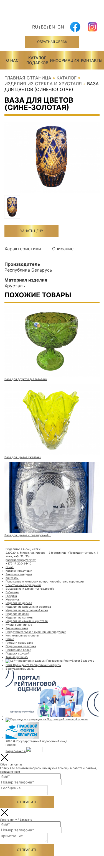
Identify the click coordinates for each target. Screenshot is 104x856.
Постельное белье (18, 649)
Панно (10, 639)
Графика (11, 595)
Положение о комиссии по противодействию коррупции (45, 581)
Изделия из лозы (17, 613)
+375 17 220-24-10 (18, 563)
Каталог (67, 78)
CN (60, 27)
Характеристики (22, 248)
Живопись (13, 599)
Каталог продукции (19, 570)
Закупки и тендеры (19, 574)
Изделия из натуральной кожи (27, 610)
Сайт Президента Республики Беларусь (33, 665)
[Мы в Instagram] (92, 30)
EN (52, 27)
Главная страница (27, 78)
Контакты (91, 60)
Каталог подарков (37, 60)
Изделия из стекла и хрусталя (43, 83)
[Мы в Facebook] (75, 30)
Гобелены (12, 592)
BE (43, 27)
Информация (64, 60)
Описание (62, 248)
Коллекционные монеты (22, 635)
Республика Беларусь (28, 270)
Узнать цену (31, 231)
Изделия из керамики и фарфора (28, 606)
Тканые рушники (17, 657)
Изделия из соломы (19, 617)
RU (35, 27)
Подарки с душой (17, 653)
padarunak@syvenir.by (21, 559)
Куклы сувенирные (19, 624)
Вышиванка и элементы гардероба (30, 588)
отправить (27, 802)
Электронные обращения (23, 585)
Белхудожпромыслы (20, 668)
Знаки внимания (17, 628)
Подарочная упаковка (21, 646)
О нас (12, 60)
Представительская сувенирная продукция (36, 631)
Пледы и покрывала (19, 642)
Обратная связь (52, 42)
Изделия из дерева (19, 603)
